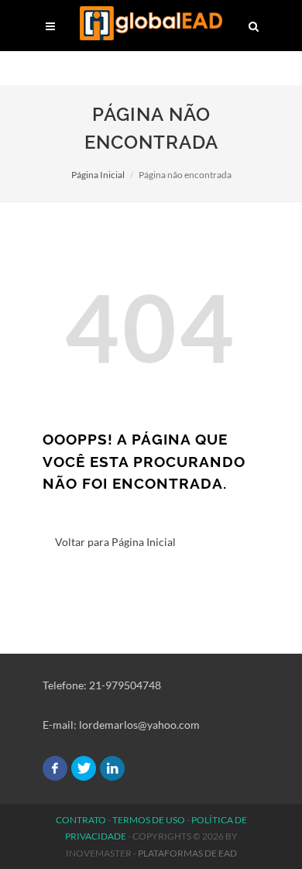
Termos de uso (148, 820)
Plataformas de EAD (187, 853)
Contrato (81, 820)
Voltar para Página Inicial (115, 541)
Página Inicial (98, 174)
